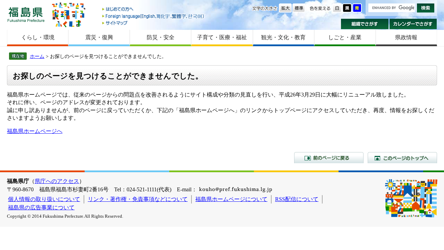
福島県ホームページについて (231, 199)
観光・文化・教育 (283, 37)
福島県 (26, 14)
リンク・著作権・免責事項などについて (138, 199)
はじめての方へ (154, 9)
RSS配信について (296, 199)
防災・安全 (160, 37)
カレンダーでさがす (413, 24)
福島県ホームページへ (34, 131)
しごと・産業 (344, 37)
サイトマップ (154, 22)
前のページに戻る (329, 157)
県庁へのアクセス (57, 181)
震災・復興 (99, 37)
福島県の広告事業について (41, 207)
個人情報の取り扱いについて (44, 199)
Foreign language (154, 16)
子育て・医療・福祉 (222, 37)
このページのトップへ (402, 157)
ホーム (37, 56)
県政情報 (406, 37)
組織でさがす (364, 24)
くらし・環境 (37, 37)
